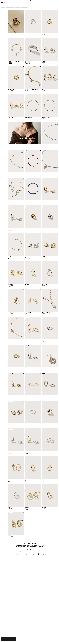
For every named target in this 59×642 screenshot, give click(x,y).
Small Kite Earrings (27, 256)
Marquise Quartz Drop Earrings (29, 312)
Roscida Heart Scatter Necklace (46, 145)
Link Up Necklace (10, 340)
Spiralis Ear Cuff (27, 33)
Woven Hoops (26, 340)
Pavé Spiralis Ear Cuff (11, 89)
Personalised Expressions (10, 8)
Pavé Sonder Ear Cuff (44, 479)
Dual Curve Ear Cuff (27, 284)
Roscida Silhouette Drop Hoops (12, 228)
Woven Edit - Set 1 (10, 117)
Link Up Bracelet (10, 256)
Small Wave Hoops (44, 61)
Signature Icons (17, 8)
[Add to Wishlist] (40, 11)
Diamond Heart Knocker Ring (45, 451)
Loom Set (43, 89)
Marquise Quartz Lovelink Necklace (46, 312)
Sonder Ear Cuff (10, 507)
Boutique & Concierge (51, 2)
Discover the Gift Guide (29, 0)
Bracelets (3, 8)
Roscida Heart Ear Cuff (28, 228)
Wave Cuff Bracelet (27, 61)
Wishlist (45, 2)
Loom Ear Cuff (27, 479)
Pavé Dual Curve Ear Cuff (11, 312)
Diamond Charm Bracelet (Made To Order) (13, 61)
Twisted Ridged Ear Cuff (45, 340)
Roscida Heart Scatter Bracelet (29, 117)
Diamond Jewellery (24, 8)
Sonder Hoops (27, 507)
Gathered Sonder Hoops (11, 535)
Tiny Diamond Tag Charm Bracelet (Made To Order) (31, 89)
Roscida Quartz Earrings (11, 451)
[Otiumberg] (4, 3)
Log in (57, 0)
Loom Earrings (10, 479)
